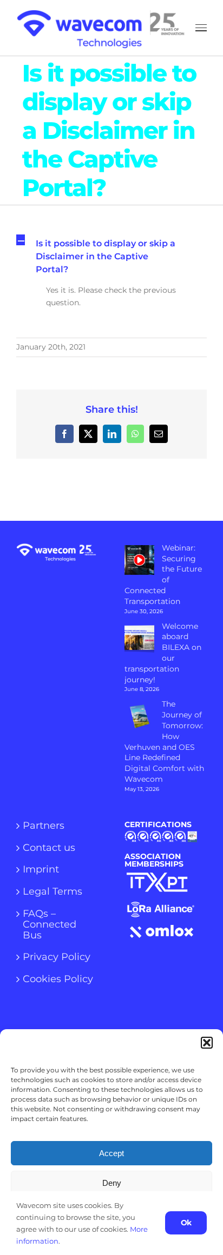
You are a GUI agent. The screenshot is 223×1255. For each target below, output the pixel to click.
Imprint (41, 869)
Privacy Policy (56, 957)
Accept (111, 1153)
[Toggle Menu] (201, 27)
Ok (186, 1222)
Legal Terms (52, 892)
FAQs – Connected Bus (49, 925)
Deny (111, 1182)
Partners (43, 826)
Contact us (49, 848)
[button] (206, 1042)
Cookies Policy (58, 979)
